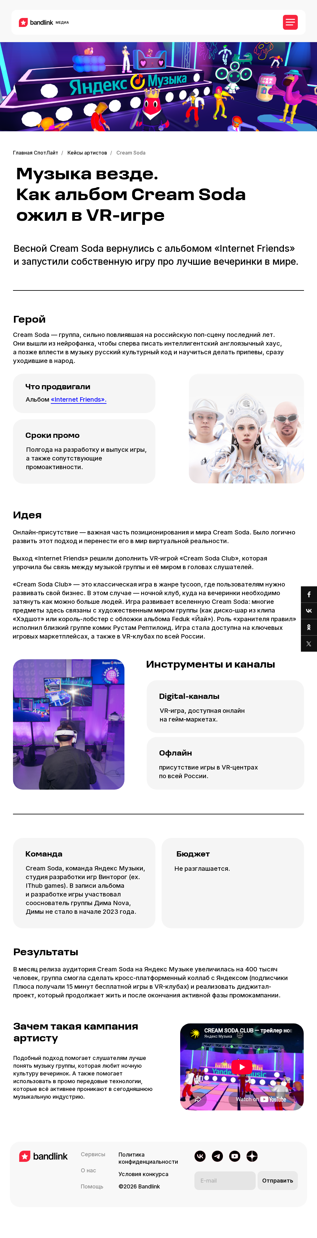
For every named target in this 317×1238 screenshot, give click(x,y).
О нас (88, 1170)
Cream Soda (130, 153)
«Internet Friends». (78, 399)
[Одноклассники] (309, 627)
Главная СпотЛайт (35, 153)
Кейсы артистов (87, 153)
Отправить (277, 1180)
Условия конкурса (143, 1174)
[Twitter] (309, 644)
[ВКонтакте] (309, 611)
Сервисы (93, 1154)
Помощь (92, 1186)
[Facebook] (309, 594)
